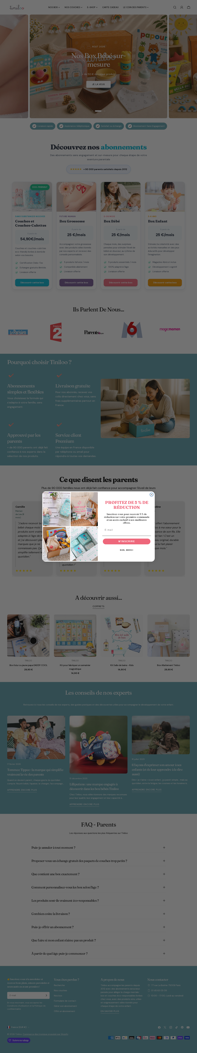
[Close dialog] (151, 494)
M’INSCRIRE (126, 541)
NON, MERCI (126, 550)
